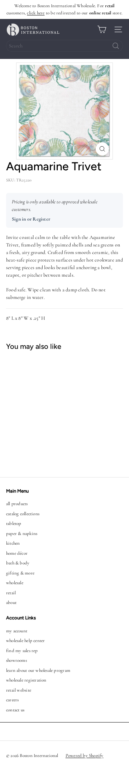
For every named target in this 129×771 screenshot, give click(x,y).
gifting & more (20, 573)
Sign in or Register (31, 219)
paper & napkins (21, 533)
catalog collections (22, 514)
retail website (18, 690)
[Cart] (102, 29)
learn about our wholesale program (38, 670)
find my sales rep (22, 651)
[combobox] (64, 46)
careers (12, 700)
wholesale (14, 583)
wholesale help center (25, 640)
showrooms (16, 660)
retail (11, 593)
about (11, 602)
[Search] (116, 46)
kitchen (13, 543)
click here (35, 13)
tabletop (14, 523)
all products (17, 504)
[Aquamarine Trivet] (45, 409)
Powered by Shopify (85, 755)
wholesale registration (26, 680)
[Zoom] (102, 149)
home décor (17, 553)
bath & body (17, 563)
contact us (15, 710)
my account (16, 631)
